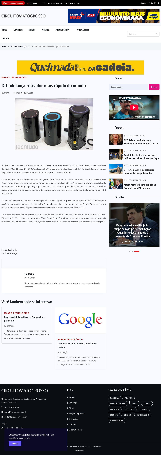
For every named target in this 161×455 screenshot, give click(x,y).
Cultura (144, 409)
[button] (129, 251)
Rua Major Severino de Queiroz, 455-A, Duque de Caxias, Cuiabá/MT (24, 401)
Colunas (45, 30)
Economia (114, 409)
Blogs (71, 408)
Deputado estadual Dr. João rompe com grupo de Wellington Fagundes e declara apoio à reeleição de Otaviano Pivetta (132, 230)
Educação (74, 402)
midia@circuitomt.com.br (15, 417)
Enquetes (73, 419)
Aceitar (15, 443)
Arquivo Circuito (63, 30)
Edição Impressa (77, 413)
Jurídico (127, 415)
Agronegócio (143, 415)
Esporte (114, 415)
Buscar (154, 87)
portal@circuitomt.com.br (15, 412)
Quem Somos (83, 30)
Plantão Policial (118, 404)
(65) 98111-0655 (11, 407)
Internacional (117, 421)
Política (128, 398)
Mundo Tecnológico (19, 46)
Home (4, 30)
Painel (135, 404)
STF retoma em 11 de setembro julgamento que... (62, 3)
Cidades (147, 404)
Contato (5, 38)
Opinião (32, 30)
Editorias (18, 30)
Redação (11, 326)
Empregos (129, 409)
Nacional (114, 398)
